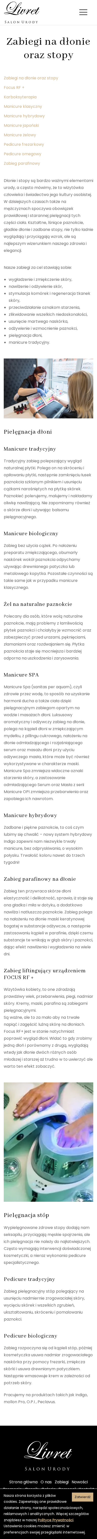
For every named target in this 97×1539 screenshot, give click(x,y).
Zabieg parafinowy (22, 163)
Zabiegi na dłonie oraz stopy (31, 78)
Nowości (80, 1482)
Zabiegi (62, 1482)
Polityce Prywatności (55, 1520)
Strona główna (23, 1482)
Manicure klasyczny (23, 106)
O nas (46, 1482)
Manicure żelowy (20, 135)
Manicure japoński (21, 125)
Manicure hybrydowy (24, 116)
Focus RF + (14, 87)
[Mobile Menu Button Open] (83, 12)
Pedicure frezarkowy (24, 144)
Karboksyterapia (20, 97)
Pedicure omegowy (22, 154)
